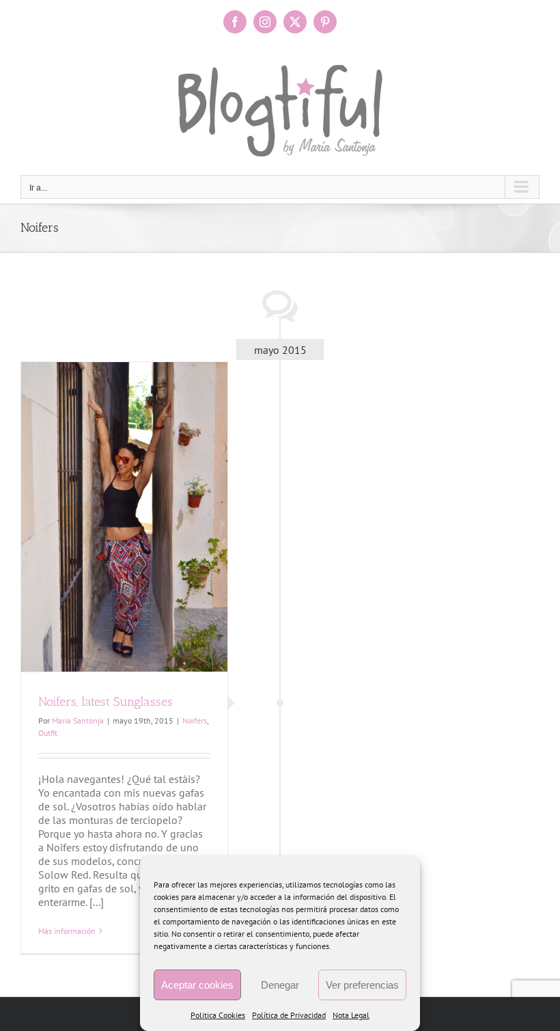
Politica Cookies (218, 1015)
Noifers (194, 720)
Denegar (280, 985)
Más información (67, 931)
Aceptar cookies (197, 985)
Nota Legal (351, 1015)
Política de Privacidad (289, 1015)
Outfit (47, 733)
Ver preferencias (362, 985)
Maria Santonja (78, 720)
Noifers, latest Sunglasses (105, 701)
